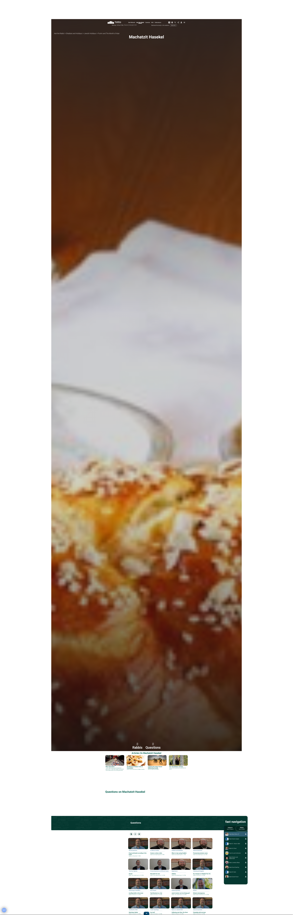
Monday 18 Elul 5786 (117, 25)
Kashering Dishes (176, 890)
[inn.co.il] (169, 22)
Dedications (158, 22)
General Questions (197, 850)
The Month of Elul (133, 909)
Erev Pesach (153, 890)
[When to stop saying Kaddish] (181, 847)
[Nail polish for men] (160, 868)
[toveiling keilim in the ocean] (138, 887)
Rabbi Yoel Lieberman (133, 875)
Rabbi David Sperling (154, 854)
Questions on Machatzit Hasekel (125, 791)
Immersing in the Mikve (134, 890)
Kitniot (195, 890)
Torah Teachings (154, 909)
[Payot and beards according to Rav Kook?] (138, 848)
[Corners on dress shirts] (160, 847)
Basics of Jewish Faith (177, 909)
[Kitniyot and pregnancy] (202, 887)
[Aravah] (138, 868)
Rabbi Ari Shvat (132, 856)
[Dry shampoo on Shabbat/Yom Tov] (202, 868)
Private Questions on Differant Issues (159, 871)
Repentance (174, 871)
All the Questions (133, 850)
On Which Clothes (154, 850)
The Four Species (133, 871)
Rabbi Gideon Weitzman (198, 894)
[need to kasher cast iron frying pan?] (181, 887)
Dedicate (173, 25)
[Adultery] (181, 868)
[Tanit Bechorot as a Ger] (160, 887)
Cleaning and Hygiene (198, 871)
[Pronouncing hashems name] (202, 847)
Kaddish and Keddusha (177, 850)
